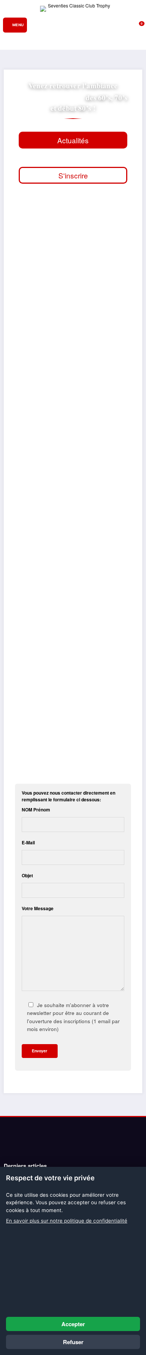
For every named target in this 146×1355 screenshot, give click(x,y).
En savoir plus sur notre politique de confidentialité (66, 1221)
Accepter (73, 1324)
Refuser (73, 1342)
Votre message (38, 908)
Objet (27, 875)
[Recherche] (118, 25)
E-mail (28, 842)
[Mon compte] (129, 25)
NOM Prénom (36, 809)
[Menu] (15, 25)
